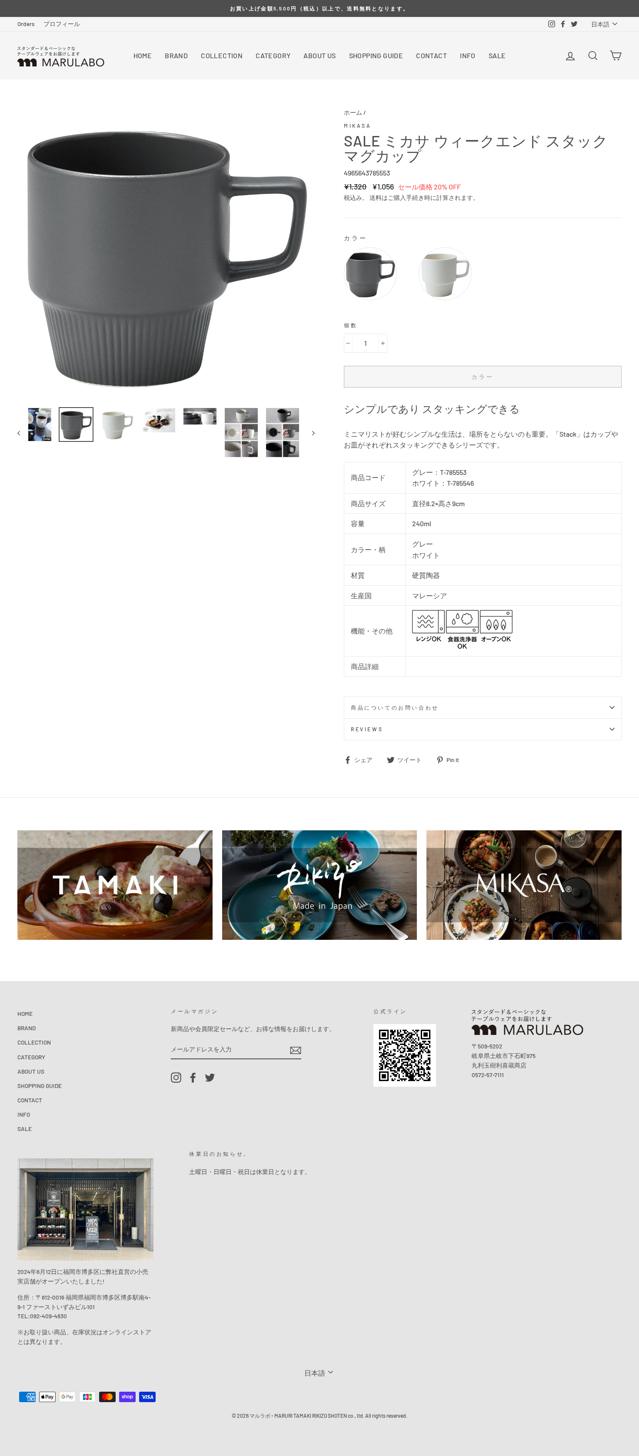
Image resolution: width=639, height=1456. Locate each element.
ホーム (353, 112)
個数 (350, 325)
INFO (468, 55)
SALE (497, 55)
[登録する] (295, 1049)
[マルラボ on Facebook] (193, 1077)
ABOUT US (319, 55)
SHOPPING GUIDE (376, 55)
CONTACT (431, 55)
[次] (309, 432)
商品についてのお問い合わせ (395, 707)
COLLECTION (222, 55)
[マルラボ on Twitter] (210, 1077)
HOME (142, 55)
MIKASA (358, 126)
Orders (26, 23)
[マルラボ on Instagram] (176, 1077)
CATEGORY (273, 55)
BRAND (176, 55)
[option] (319, 8)
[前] (22, 432)
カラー (356, 238)
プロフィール (61, 23)
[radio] (370, 273)
